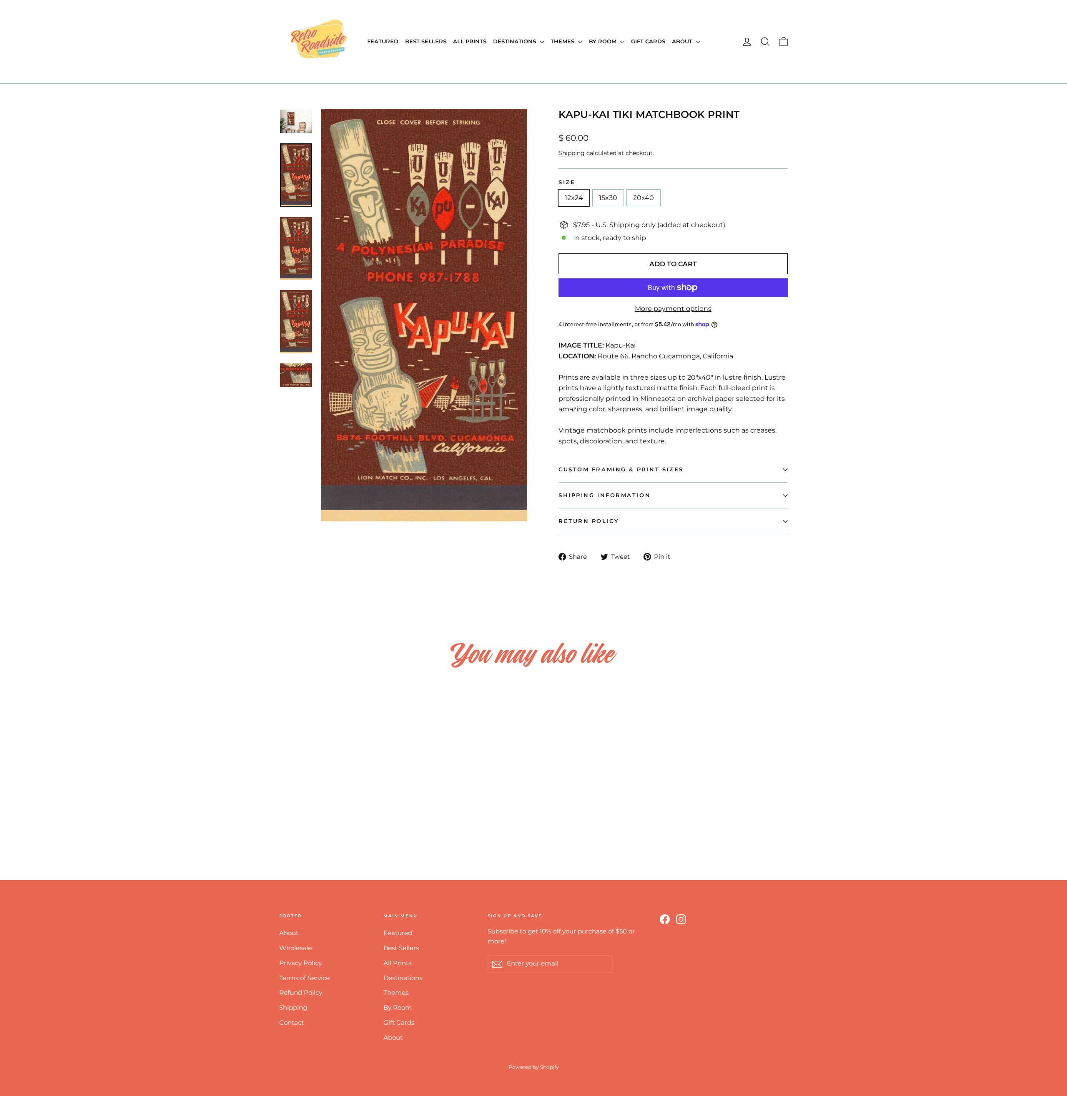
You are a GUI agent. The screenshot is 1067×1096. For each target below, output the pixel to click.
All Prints (469, 41)
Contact (291, 1022)
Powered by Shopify (533, 1067)
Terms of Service (304, 978)
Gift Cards (648, 41)
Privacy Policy (300, 963)
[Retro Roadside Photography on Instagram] (681, 918)
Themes (563, 41)
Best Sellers (425, 41)
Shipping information (605, 495)
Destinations (515, 41)
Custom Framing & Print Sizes (621, 469)
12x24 (574, 198)
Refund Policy (300, 992)
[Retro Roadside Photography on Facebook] (665, 918)
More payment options (673, 309)
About (683, 41)
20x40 (643, 198)
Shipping (572, 153)
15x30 (608, 198)
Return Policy (589, 521)
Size (567, 182)
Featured (382, 41)
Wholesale (295, 948)
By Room (603, 41)
